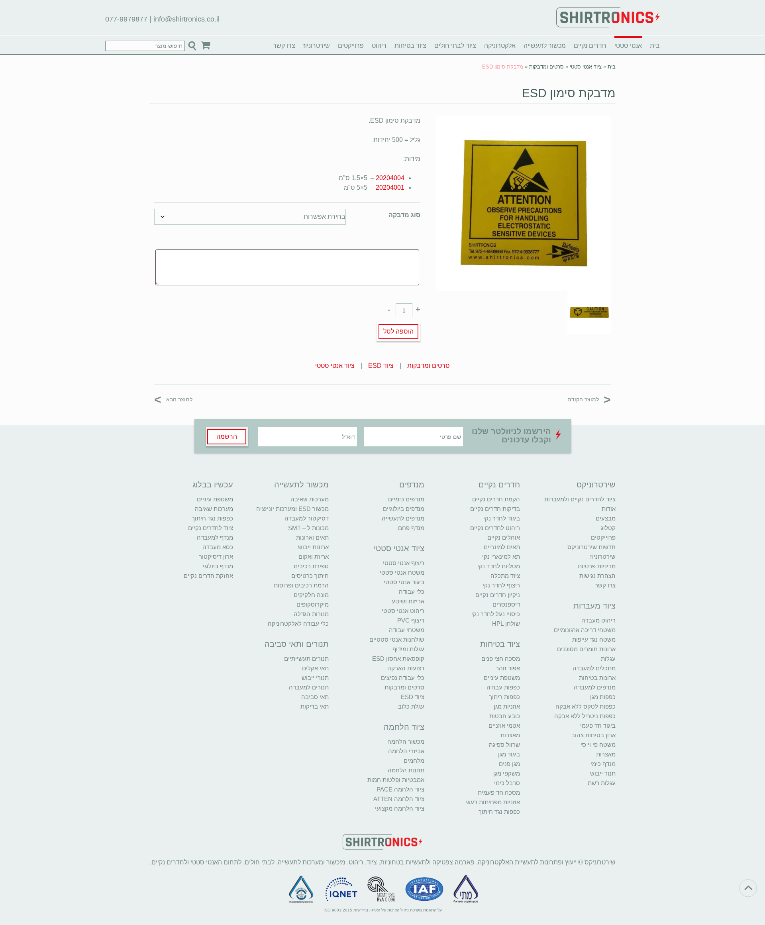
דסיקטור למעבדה (306, 518)
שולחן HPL (506, 623)
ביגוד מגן (509, 754)
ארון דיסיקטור (216, 556)
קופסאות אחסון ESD (398, 658)
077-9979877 (126, 19)
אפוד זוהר (508, 668)
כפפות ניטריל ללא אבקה (585, 716)
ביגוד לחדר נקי (501, 518)
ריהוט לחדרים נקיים (495, 527)
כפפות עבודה (503, 687)
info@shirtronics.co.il (186, 19)
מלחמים (414, 760)
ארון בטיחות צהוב (593, 735)
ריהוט (379, 45)
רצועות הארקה (405, 668)
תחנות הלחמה (406, 770)
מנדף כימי (603, 763)
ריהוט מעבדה (598, 620)
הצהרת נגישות (597, 575)
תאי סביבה (315, 696)
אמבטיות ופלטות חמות (395, 779)
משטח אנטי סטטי (402, 572)
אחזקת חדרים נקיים (208, 575)
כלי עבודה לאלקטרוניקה (298, 623)
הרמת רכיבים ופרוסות (301, 585)
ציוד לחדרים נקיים (210, 527)
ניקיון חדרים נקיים (497, 594)
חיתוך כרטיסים (310, 575)
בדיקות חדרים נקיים (495, 508)
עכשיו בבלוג (212, 484)
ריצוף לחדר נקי (501, 585)
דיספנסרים (506, 604)
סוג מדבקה (404, 215)
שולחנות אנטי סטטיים (396, 639)
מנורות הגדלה (311, 614)
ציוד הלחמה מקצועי (399, 808)
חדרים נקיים (590, 45)
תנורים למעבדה (309, 687)
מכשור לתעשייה (545, 45)
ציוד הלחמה (404, 727)
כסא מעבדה (217, 547)
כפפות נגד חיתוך (499, 811)
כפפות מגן (603, 696)
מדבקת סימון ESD (569, 93)
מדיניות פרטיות (597, 566)
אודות (609, 508)
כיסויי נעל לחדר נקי (495, 614)
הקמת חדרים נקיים (496, 499)
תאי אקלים (315, 668)
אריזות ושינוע (408, 601)
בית (655, 45)
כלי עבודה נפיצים (402, 677)
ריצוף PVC (410, 620)
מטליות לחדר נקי (498, 566)
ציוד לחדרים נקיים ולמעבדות (580, 499)
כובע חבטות (504, 716)
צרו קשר (284, 45)
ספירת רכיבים (311, 566)
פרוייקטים (351, 45)
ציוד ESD (381, 365)
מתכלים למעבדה (594, 668)
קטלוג (608, 527)
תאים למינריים (502, 547)
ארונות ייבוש (313, 547)
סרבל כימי (507, 783)
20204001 (390, 187)
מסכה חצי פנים (500, 658)
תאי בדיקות (314, 706)
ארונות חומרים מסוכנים (586, 649)
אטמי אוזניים (504, 725)
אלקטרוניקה (500, 45)
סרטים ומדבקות (546, 67)
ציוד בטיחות (410, 45)
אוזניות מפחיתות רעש (493, 802)
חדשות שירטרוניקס (591, 547)
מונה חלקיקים (311, 594)
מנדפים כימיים (406, 499)
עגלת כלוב (411, 706)
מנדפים (411, 484)
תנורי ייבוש (315, 677)
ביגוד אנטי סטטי (404, 582)
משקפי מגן (506, 773)
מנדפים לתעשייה (403, 518)
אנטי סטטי (628, 45)
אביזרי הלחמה (406, 751)
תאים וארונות (312, 537)
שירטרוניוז (316, 45)
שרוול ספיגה (504, 744)
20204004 (390, 178)
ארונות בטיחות (597, 677)
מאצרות (606, 754)
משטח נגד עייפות (594, 639)
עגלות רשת (602, 783)
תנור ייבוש (603, 773)
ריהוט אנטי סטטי (403, 610)
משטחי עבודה (406, 629)
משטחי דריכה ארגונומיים (585, 629)
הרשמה (226, 436)
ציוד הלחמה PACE (400, 789)
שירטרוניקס (596, 484)
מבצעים (606, 518)
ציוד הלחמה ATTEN (398, 798)
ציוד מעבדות (594, 605)
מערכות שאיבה (309, 499)
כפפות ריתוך (504, 696)
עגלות (608, 658)
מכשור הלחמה (405, 741)
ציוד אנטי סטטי (586, 67)
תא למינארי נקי (501, 556)
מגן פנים (509, 763)
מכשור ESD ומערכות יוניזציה (292, 508)
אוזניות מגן (507, 706)
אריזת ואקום (313, 556)
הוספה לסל (398, 331)
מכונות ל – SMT (308, 527)
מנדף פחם (411, 527)
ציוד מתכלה (505, 575)
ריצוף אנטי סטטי (403, 563)
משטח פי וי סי (598, 744)
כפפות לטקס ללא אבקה (585, 706)
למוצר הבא (173, 399)
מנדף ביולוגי (218, 566)
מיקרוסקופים (312, 604)
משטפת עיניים (502, 677)
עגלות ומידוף (408, 649)
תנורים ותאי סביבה (297, 644)
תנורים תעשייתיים (306, 658)
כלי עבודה (411, 591)
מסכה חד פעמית (499, 792)
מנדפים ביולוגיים (403, 508)
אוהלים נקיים (503, 537)
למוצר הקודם (589, 399)
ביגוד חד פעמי (598, 725)
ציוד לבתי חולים (455, 45)
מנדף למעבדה (215, 537)
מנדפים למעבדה (595, 687)
